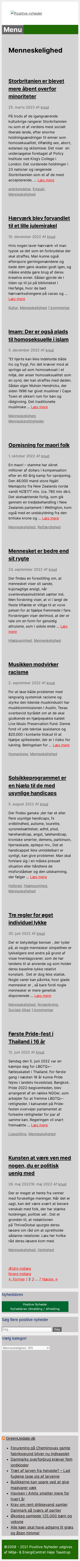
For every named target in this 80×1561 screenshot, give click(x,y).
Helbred (15, 886)
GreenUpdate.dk (20, 1438)
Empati (38, 189)
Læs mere (46, 180)
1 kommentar (59, 307)
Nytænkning (48, 1004)
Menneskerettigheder (26, 421)
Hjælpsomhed (20, 640)
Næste (50, 1279)
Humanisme (18, 754)
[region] (40, 1391)
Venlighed (46, 1250)
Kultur (13, 307)
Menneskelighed (22, 194)
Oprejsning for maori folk (39, 445)
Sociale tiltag (19, 1010)
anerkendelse (19, 189)
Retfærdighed (49, 527)
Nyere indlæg (19, 1274)
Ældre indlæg (19, 1268)
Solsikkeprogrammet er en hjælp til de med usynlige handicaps (37, 785)
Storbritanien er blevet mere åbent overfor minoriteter (36, 88)
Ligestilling (17, 1134)
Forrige (16, 1279)
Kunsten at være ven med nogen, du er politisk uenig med (39, 1165)
